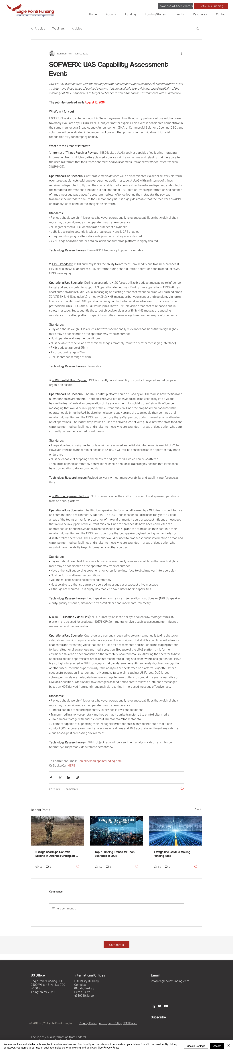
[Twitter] (159, 1006)
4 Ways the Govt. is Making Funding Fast (172, 854)
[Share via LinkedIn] (68, 777)
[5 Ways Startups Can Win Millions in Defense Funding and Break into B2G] (57, 831)
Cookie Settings (196, 1046)
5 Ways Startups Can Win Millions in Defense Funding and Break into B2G (55, 854)
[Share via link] (77, 777)
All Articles (38, 28)
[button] (175, 6)
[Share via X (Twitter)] (60, 777)
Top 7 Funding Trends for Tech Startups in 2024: (115, 854)
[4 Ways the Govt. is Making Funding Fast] (175, 831)
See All (198, 809)
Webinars (58, 28)
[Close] (228, 1046)
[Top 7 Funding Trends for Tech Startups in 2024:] (116, 831)
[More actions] (181, 53)
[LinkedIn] (153, 1006)
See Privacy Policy (108, 1047)
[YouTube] (166, 1006)
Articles (77, 28)
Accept (217, 1046)
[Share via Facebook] (51, 777)
